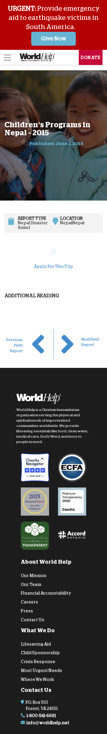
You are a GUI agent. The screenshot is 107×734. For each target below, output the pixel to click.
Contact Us (32, 620)
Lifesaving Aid (36, 644)
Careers (29, 602)
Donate (90, 57)
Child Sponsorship (40, 653)
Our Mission (33, 575)
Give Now (53, 38)
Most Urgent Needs (41, 670)
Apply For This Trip (53, 266)
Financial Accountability (46, 593)
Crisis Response (38, 662)
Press (27, 611)
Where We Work (37, 679)
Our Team (31, 584)
